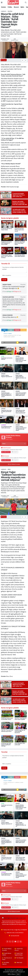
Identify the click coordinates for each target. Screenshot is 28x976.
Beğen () (10, 291)
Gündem (3, 7)
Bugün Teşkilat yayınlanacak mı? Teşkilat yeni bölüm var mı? (21, 377)
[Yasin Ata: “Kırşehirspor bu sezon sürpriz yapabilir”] (21, 713)
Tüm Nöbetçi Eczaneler (14, 464)
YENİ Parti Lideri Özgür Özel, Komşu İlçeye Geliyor (20, 243)
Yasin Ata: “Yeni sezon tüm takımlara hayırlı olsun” (7, 730)
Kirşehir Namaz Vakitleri (6, 954)
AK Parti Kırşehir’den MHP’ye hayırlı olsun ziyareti (19, 230)
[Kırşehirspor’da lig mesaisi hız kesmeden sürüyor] (7, 713)
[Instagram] (12, 941)
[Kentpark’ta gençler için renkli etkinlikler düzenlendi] (21, 725)
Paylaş (4, 60)
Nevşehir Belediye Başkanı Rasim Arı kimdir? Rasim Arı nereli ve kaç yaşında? (21, 359)
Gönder (4, 279)
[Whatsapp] (18, 941)
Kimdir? (18, 356)
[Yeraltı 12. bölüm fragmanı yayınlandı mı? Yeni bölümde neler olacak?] (21, 419)
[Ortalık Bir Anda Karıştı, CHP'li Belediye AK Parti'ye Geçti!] (7, 237)
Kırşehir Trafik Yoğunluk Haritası (19, 954)
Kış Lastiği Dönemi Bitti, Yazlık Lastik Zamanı (6, 427)
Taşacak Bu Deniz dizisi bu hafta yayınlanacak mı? (6, 412)
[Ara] (25, 3)
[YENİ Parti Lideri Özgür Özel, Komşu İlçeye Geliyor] (21, 237)
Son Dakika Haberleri (5, 963)
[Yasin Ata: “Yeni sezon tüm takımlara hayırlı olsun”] (7, 725)
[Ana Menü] (1, 2)
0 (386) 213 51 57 (6, 451)
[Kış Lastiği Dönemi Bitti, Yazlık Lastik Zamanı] (7, 419)
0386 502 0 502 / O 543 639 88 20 (15, 932)
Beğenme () (18, 291)
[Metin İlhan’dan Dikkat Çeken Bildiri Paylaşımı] (21, 250)
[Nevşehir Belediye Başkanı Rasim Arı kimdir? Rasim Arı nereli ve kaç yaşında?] (21, 351)
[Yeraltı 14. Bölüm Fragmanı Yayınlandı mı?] (7, 368)
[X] (10, 941)
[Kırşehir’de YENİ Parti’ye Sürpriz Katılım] (7, 224)
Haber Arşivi (19, 962)
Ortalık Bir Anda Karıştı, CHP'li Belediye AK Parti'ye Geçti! (6, 243)
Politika (10, 7)
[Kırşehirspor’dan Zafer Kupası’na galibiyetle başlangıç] (7, 738)
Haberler (3, 11)
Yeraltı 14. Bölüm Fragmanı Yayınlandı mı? (6, 376)
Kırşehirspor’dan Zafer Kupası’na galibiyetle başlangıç (6, 745)
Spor (2, 356)
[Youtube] (15, 941)
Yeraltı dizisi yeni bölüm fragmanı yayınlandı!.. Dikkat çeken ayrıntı (21, 394)
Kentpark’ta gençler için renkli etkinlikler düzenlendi (20, 731)
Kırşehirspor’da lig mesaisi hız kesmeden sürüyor (7, 718)
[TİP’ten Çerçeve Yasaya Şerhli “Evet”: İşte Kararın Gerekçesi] (7, 250)
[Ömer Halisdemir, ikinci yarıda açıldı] (21, 738)
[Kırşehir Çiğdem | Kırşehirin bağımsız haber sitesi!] (13, 2)
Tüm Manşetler (19, 958)
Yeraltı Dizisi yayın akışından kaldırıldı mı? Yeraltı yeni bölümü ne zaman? (6, 394)
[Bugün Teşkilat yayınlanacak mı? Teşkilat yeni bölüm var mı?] (21, 368)
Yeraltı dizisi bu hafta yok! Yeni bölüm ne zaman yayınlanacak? (20, 412)
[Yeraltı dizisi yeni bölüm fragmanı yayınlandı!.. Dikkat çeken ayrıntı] (21, 386)
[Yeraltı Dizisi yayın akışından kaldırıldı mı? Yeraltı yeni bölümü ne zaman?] (7, 386)
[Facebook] (7, 941)
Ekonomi (16, 7)
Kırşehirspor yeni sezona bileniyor (6, 358)
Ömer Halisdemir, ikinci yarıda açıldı (20, 744)
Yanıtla (5, 291)
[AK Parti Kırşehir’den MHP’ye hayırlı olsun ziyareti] (21, 224)
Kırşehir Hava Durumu (19, 949)
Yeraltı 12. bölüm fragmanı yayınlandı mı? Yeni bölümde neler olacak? (21, 428)
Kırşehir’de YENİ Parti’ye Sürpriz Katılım (6, 229)
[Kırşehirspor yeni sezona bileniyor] (7, 351)
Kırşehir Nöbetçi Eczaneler (6, 949)
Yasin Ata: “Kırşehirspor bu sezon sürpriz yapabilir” (21, 718)
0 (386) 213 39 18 (6, 460)
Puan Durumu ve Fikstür (7, 958)
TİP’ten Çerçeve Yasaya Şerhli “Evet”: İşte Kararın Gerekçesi (7, 256)
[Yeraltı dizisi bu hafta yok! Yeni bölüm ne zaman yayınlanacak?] (21, 403)
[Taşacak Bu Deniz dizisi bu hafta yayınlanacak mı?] (7, 403)
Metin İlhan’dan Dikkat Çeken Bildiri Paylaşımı (20, 255)
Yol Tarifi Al (15, 451)
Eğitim (22, 7)
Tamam (18, 974)
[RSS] (20, 941)
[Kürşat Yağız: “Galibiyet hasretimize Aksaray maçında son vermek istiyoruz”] (14, 507)
